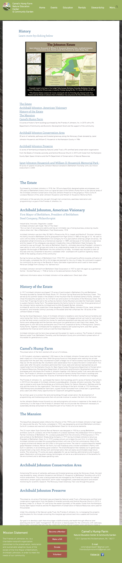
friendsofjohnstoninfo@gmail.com (94, 549)
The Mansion (27, 115)
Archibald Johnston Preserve (36, 146)
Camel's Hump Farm (31, 119)
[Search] (116, 6)
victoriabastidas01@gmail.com (95, 547)
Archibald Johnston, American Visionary (43, 107)
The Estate (26, 104)
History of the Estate (31, 111)
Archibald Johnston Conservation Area (42, 132)
